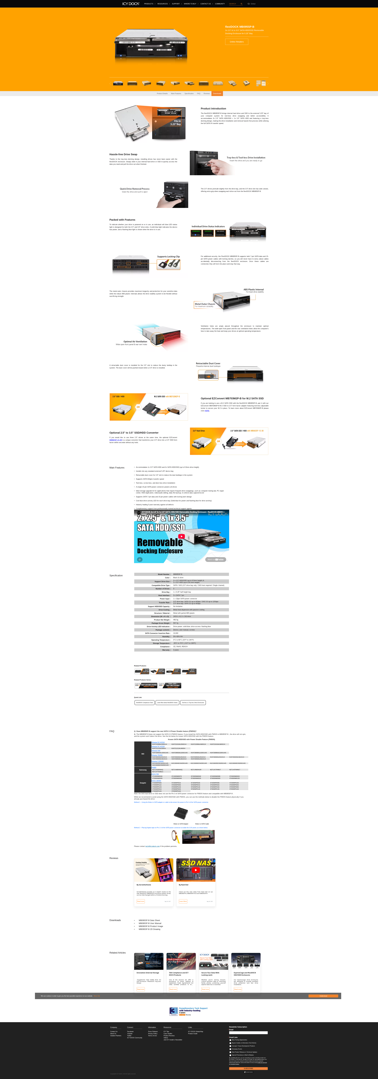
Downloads (217, 93)
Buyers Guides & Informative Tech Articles (244, 1043)
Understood (323, 996)
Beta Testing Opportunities (239, 1040)
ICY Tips (166, 1031)
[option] (151, 43)
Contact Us (206, 4)
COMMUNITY (220, 4)
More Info (97, 996)
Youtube (129, 1033)
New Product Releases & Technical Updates (244, 1052)
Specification (189, 93)
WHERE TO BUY (190, 4)
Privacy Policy (152, 1033)
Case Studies (168, 1033)
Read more (140, 901)
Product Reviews (169, 1035)
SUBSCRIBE (248, 1068)
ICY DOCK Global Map (195, 1031)
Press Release (153, 1031)
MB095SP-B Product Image (151, 926)
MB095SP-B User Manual (150, 923)
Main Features (176, 93)
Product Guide (192, 1033)
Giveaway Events (237, 1049)
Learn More (183, 901)
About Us (113, 1033)
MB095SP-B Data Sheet (149, 920)
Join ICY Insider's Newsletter (173, 1040)
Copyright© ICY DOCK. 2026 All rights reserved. (123, 1074)
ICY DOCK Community (134, 1038)
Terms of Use (152, 1035)
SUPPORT (176, 4)
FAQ (198, 93)
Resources (163, 4)
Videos (166, 1038)
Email (231, 1029)
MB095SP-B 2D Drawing (149, 929)
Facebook (130, 1031)
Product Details (162, 93)
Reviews (207, 93)
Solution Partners (115, 1035)
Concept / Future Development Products (243, 1046)
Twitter (129, 1035)
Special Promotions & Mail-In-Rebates (243, 1055)
